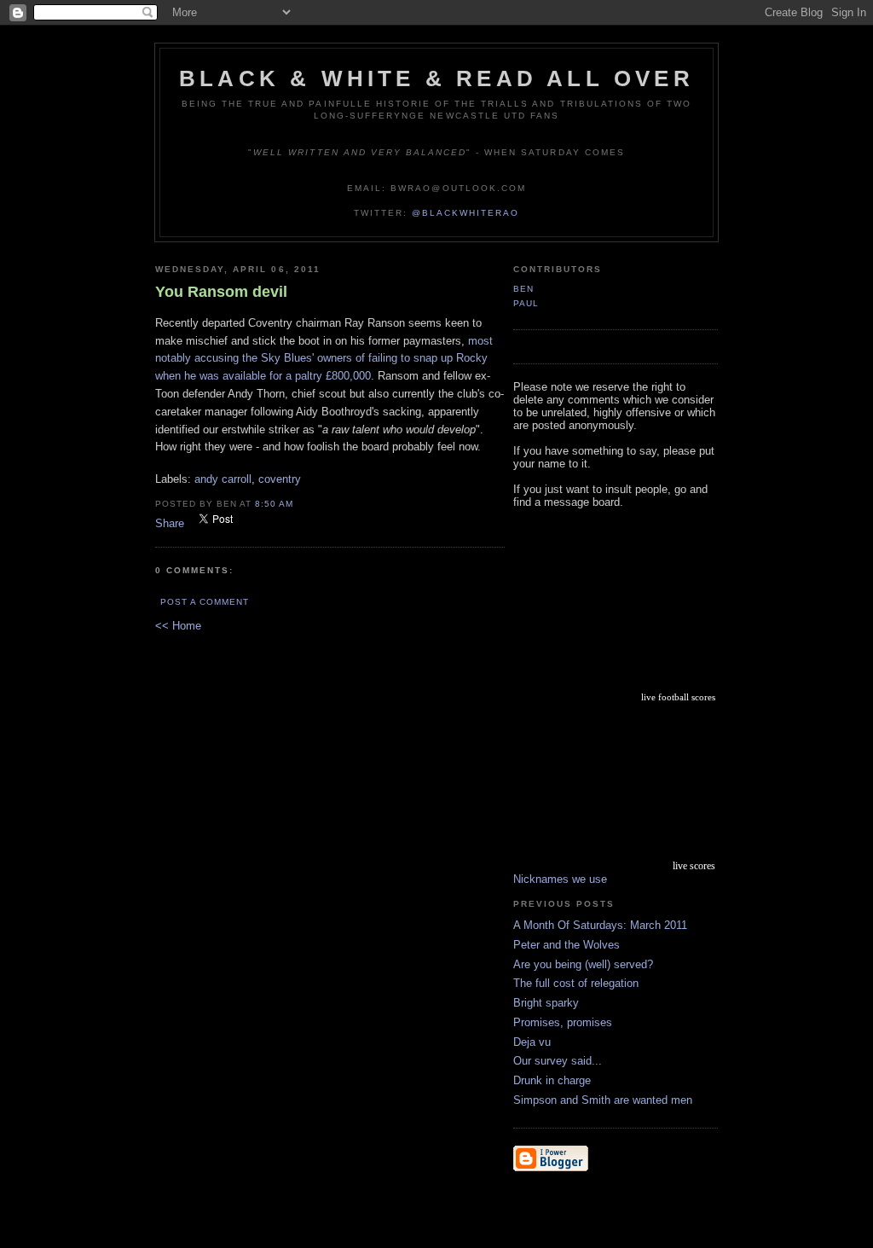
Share (169, 523)
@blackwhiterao (465, 213)
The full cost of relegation (576, 983)
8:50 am (274, 503)
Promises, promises (562, 1022)
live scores (694, 866)
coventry (279, 479)
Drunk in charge (552, 1080)
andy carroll (222, 479)
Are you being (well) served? (583, 964)
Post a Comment (204, 602)
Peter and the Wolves (566, 944)
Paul (526, 303)
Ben (523, 288)
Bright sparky (546, 1002)
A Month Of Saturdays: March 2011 (600, 925)
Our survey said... (557, 1060)
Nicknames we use (560, 879)
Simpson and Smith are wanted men (602, 1100)
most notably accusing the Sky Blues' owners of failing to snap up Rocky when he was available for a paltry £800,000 (324, 358)
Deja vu (532, 1042)
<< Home (178, 625)
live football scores (678, 697)
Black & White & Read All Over (436, 78)
